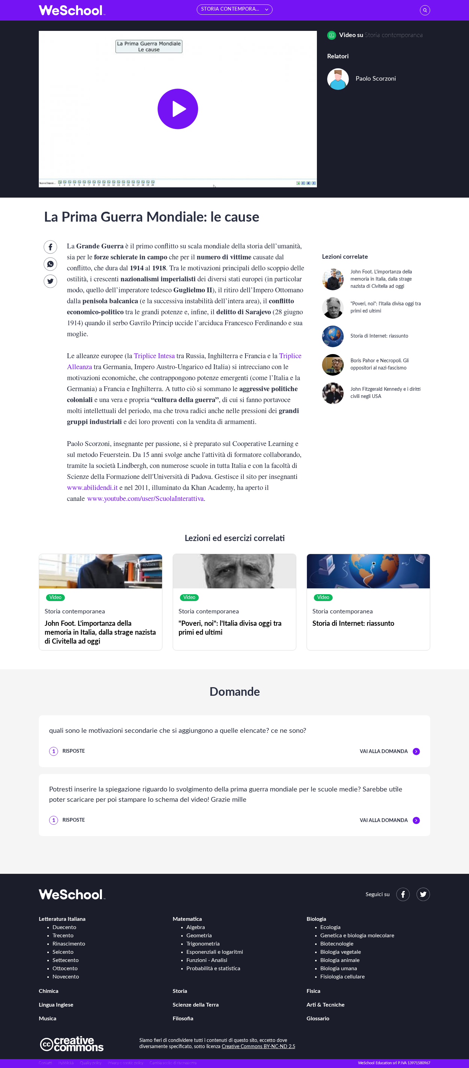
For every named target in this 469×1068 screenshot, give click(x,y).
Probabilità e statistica (213, 968)
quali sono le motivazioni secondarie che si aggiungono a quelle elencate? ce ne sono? (177, 730)
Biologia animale (339, 960)
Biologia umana (338, 968)
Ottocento (65, 968)
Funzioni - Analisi (206, 960)
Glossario (318, 1018)
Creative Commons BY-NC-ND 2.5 (258, 1046)
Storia (180, 991)
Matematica (187, 919)
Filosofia (183, 1018)
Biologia (316, 919)
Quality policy (90, 1063)
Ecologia (330, 927)
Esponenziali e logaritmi (214, 952)
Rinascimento (69, 944)
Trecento (63, 935)
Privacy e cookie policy (125, 1063)
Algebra (195, 927)
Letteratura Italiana (62, 919)
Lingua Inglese (56, 1005)
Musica (47, 1018)
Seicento (63, 952)
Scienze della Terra (196, 1005)
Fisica (313, 991)
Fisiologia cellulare (342, 976)
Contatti (45, 1063)
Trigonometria (203, 944)
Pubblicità (65, 1063)
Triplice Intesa (154, 355)
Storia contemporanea (394, 35)
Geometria (199, 935)
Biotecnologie (336, 944)
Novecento (66, 976)
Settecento (66, 960)
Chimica (48, 991)
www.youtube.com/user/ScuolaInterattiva (145, 498)
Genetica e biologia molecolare (357, 935)
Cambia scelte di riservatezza (173, 1063)
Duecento (64, 927)
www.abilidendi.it (92, 487)
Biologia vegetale (340, 952)
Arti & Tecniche (326, 1005)
